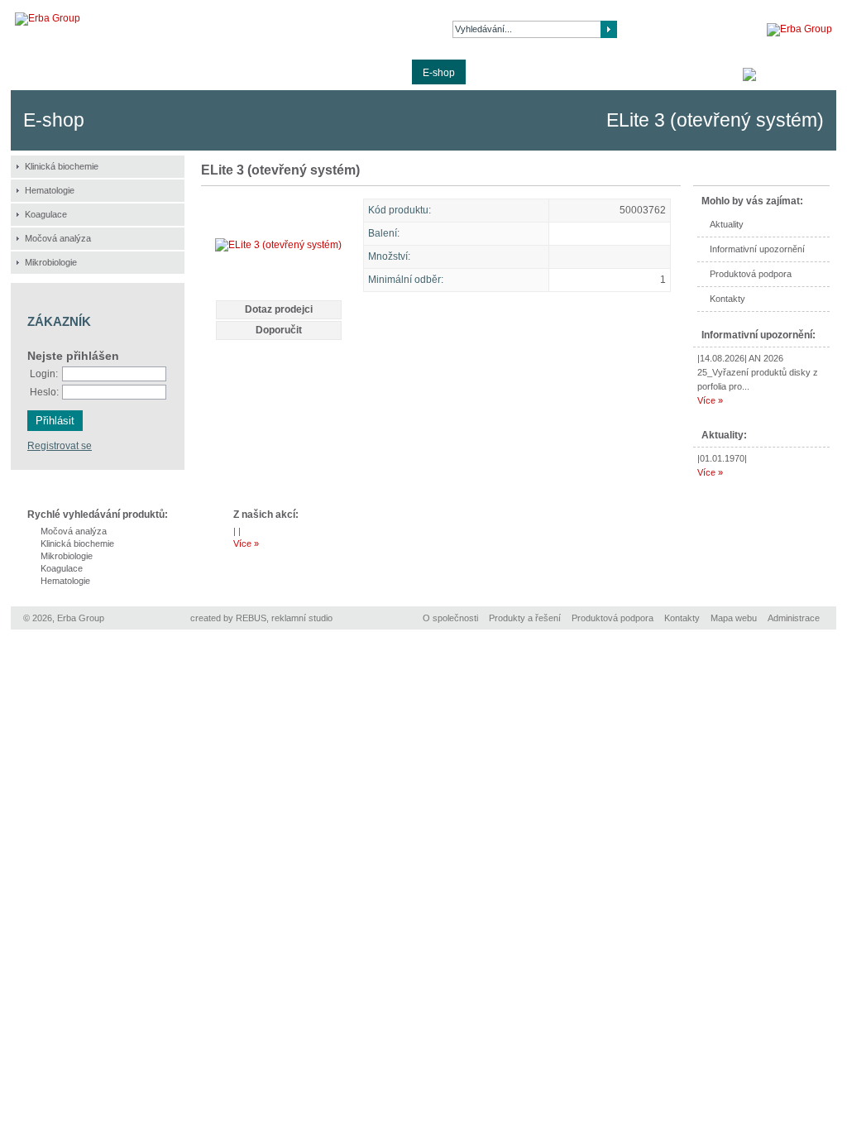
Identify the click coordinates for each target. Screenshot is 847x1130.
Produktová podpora (296, 73)
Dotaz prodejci (279, 309)
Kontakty (596, 73)
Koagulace (46, 214)
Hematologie (49, 190)
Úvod (33, 73)
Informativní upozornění (757, 249)
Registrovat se (59, 446)
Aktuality (382, 73)
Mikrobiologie (51, 262)
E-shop (439, 73)
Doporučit (279, 330)
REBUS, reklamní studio (284, 618)
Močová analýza (58, 238)
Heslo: (44, 392)
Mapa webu (734, 618)
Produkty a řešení (189, 73)
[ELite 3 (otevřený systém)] (278, 245)
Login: (44, 374)
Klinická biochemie (61, 166)
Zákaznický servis (516, 73)
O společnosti (97, 73)
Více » (710, 400)
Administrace (794, 618)
